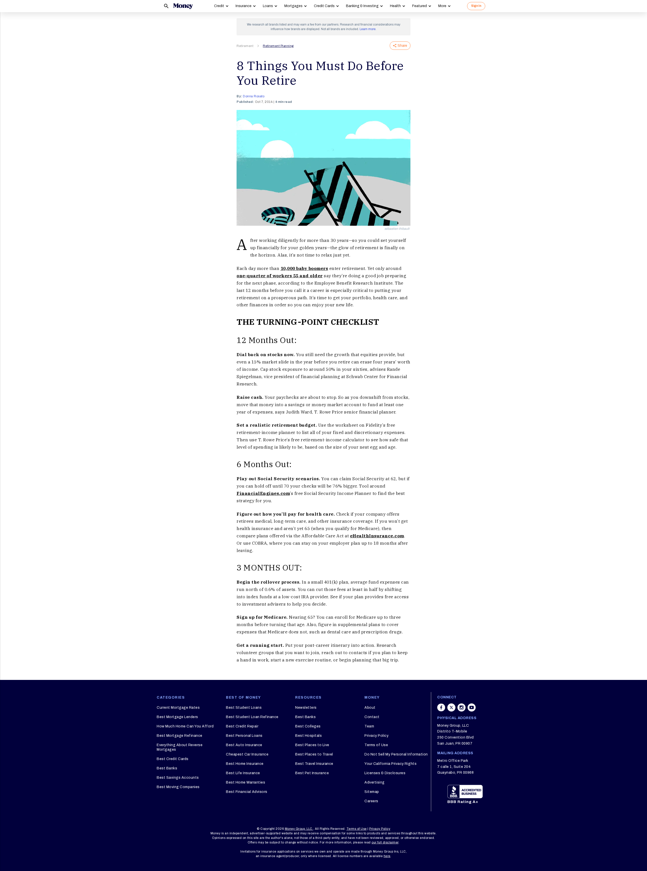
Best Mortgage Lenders (177, 717)
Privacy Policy (376, 736)
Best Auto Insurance (244, 745)
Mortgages (293, 6)
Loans (268, 6)
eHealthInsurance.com (377, 536)
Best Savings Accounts (178, 778)
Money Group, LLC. (299, 829)
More (442, 6)
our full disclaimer (385, 842)
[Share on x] (451, 707)
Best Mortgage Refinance (179, 736)
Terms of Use (376, 745)
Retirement (245, 46)
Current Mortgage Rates (178, 707)
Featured (419, 6)
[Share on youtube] (472, 707)
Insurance (243, 6)
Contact (372, 717)
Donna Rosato (253, 96)
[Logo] (183, 6)
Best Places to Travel (314, 754)
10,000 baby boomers (304, 268)
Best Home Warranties (245, 782)
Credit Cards (324, 6)
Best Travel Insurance (314, 764)
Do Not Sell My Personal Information (396, 754)
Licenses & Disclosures (384, 773)
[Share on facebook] (441, 707)
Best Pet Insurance (312, 773)
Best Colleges (308, 726)
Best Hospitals (308, 736)
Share (402, 46)
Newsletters (306, 707)
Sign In (476, 6)
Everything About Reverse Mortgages (179, 747)
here (387, 856)
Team (369, 726)
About (370, 707)
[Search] (166, 6)
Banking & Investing (362, 6)
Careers (371, 801)
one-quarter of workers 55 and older (280, 276)
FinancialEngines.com (263, 493)
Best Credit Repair (242, 726)
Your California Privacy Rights (390, 764)
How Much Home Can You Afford (185, 726)
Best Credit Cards (173, 759)
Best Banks (167, 768)
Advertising (374, 782)
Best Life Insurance (243, 773)
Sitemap (371, 792)
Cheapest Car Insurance (247, 754)
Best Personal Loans (244, 736)
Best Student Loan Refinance (252, 717)
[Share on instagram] (461, 707)
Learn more (368, 29)
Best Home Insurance (245, 764)
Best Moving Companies (178, 787)
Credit (219, 6)
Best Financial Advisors (246, 792)
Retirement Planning (278, 46)
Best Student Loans (244, 707)
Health (395, 6)
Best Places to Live (312, 745)
